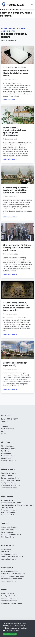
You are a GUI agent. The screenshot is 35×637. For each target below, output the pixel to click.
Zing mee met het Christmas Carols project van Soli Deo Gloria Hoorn (17, 248)
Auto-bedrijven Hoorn (9, 571)
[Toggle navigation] (32, 4)
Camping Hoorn (7, 507)
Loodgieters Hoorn (8, 483)
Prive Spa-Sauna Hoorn (10, 596)
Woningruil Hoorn (7, 593)
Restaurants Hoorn (8, 473)
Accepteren (10, 634)
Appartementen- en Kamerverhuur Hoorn (17, 505)
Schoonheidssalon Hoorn (10, 478)
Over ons (4, 426)
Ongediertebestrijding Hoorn (12, 603)
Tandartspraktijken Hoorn (11, 480)
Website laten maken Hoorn (12, 556)
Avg (2, 431)
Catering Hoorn (7, 475)
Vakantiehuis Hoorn (8, 512)
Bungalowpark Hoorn (9, 515)
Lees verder (9, 100)
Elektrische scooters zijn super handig (15, 364)
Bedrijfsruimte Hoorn (9, 601)
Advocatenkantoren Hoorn (11, 579)
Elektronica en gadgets (14, 67)
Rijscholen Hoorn (7, 446)
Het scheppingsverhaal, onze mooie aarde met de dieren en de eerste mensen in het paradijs (16, 306)
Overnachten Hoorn (9, 510)
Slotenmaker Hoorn (8, 581)
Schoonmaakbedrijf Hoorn (11, 534)
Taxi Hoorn (5, 451)
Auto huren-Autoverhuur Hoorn (13, 574)
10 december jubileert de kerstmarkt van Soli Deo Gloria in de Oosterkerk (15, 190)
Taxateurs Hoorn (7, 532)
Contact (4, 421)
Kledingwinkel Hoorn (9, 554)
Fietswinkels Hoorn (8, 448)
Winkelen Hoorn (7, 500)
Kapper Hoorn (6, 453)
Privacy (4, 434)
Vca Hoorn (5, 552)
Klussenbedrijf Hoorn (9, 527)
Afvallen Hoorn (6, 458)
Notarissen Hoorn (7, 529)
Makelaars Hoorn (7, 537)
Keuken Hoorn (6, 549)
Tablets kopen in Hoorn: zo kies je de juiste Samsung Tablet (16, 73)
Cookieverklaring (7, 429)
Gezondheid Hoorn (8, 456)
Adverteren (5, 424)
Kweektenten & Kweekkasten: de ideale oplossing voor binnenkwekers (14, 131)
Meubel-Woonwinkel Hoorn (11, 502)
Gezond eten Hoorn (8, 461)
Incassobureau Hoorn (9, 598)
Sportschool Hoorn (8, 559)
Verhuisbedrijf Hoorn (9, 488)
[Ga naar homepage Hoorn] (12, 5)
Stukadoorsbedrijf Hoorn (10, 485)
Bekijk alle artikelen (7, 40)
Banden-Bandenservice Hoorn (12, 576)
